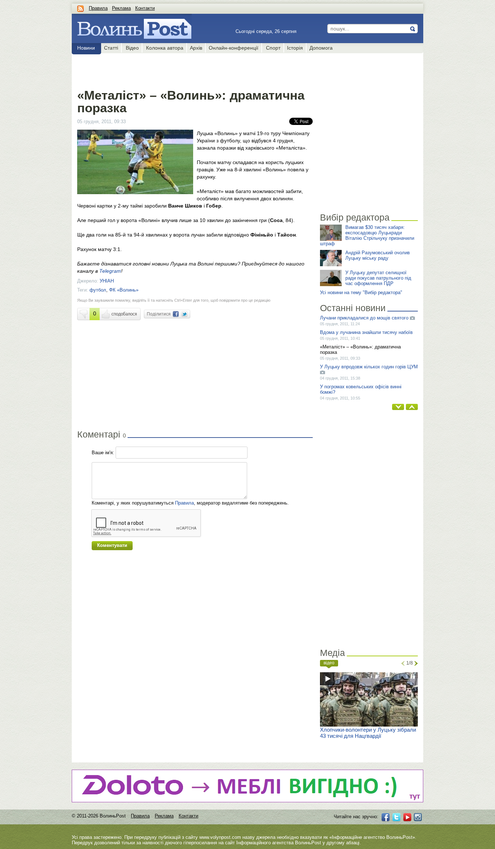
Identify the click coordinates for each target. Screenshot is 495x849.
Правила (98, 8)
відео (329, 662)
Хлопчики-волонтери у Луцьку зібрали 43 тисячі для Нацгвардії (368, 733)
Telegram (110, 271)
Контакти (145, 8)
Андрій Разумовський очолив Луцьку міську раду (377, 255)
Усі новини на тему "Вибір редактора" (361, 292)
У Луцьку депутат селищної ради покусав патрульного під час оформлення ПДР (378, 278)
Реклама (121, 8)
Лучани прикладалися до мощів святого (364, 318)
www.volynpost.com (220, 837)
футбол (98, 290)
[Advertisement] (195, 69)
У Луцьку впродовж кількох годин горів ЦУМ (369, 366)
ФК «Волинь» (123, 290)
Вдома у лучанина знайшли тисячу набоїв (366, 332)
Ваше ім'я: (103, 452)
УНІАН (107, 281)
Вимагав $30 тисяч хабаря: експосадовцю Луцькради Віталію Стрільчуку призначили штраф (367, 235)
